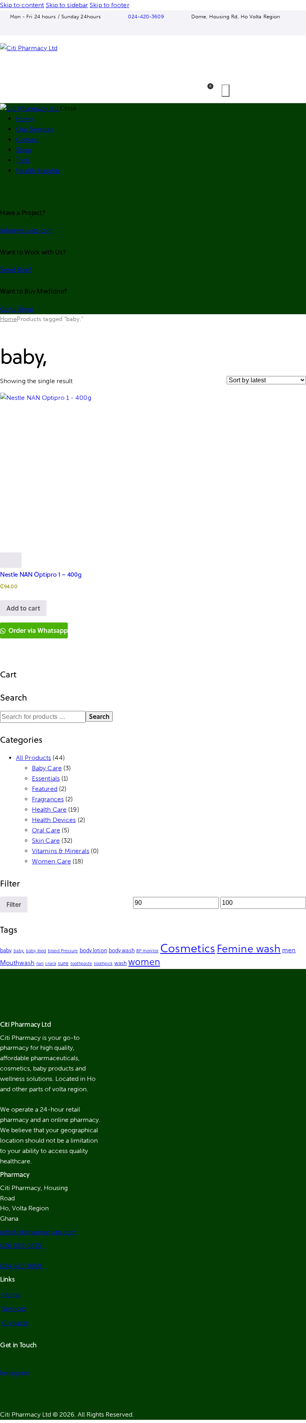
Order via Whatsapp (37, 630)
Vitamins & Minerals (60, 851)
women (144, 961)
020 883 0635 (21, 1245)
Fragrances (48, 799)
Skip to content (22, 5)
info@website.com (26, 230)
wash (120, 963)
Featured (44, 789)
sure (63, 963)
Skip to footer (109, 5)
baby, (19, 950)
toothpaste (81, 963)
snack (50, 963)
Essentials (46, 778)
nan (39, 963)
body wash (122, 950)
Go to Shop (16, 308)
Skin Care (46, 840)
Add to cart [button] (23, 608)
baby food (36, 950)
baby (6, 950)
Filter (13, 904)
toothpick (103, 963)
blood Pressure (63, 950)
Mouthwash (17, 962)
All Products (33, 757)
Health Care (49, 809)
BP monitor (147, 950)
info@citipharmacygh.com (38, 1232)
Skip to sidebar (67, 5)
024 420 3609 (21, 1266)
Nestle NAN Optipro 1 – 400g (40, 574)
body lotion (93, 950)
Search (99, 716)
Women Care (51, 861)
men (289, 949)
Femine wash (248, 948)
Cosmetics (187, 947)
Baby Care (47, 768)
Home (8, 319)
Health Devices (54, 820)
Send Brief (15, 269)
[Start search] (226, 90)
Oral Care (46, 830)
